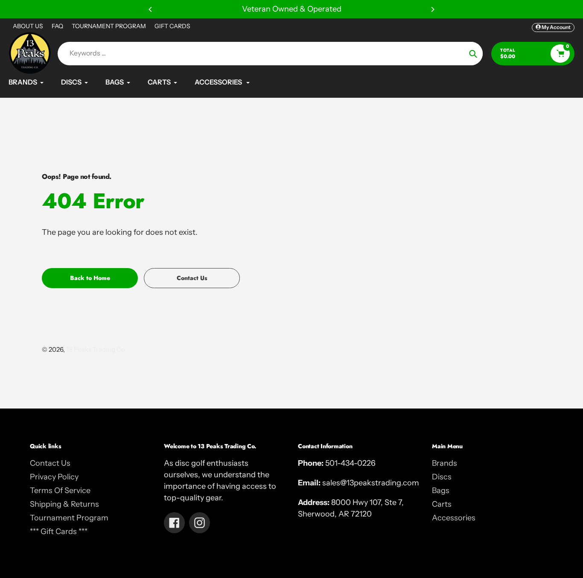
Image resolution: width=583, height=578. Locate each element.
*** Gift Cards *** (58, 531)
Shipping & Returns (64, 504)
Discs (442, 477)
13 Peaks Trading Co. (96, 349)
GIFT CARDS (172, 26)
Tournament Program (69, 518)
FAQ (57, 26)
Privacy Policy (54, 477)
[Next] (432, 9)
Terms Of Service (60, 490)
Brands (444, 463)
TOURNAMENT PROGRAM (109, 26)
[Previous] (150, 9)
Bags (440, 490)
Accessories (453, 518)
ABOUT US (28, 26)
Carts (442, 504)
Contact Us (50, 463)
